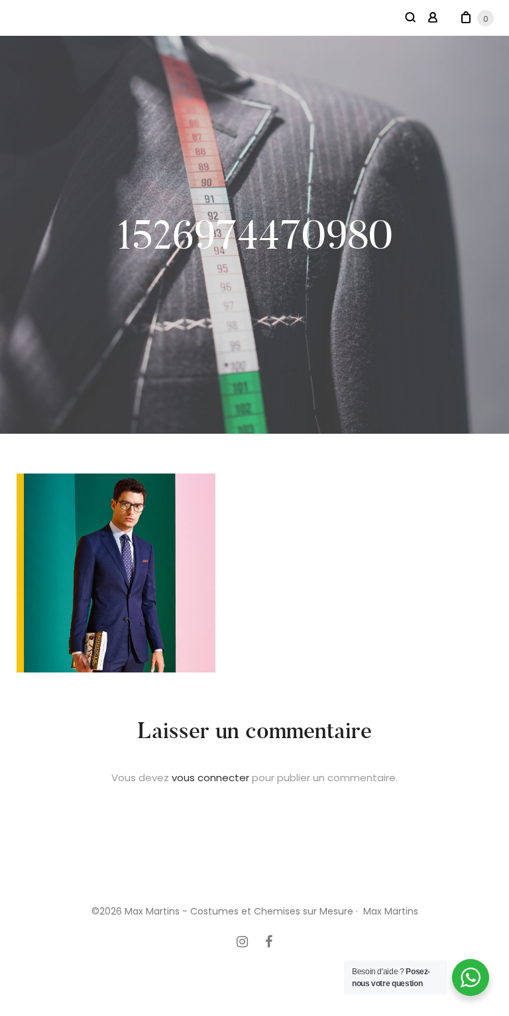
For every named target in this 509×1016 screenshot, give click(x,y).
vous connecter (210, 778)
